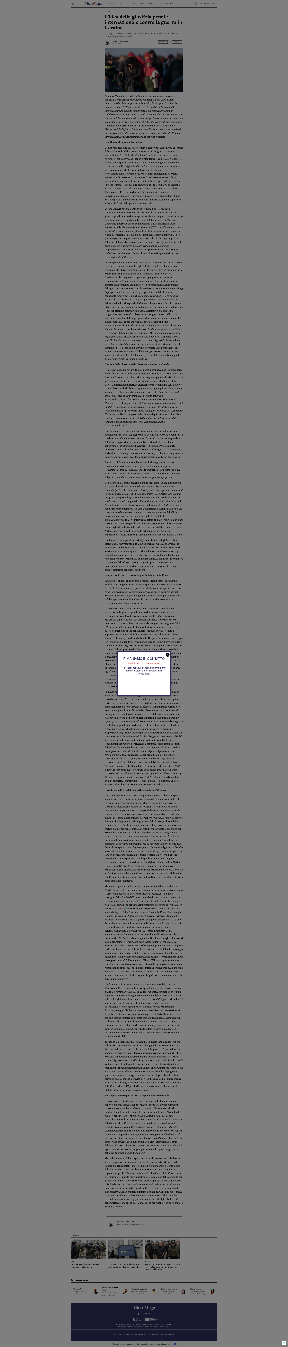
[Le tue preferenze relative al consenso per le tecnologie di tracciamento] (284, 1343)
